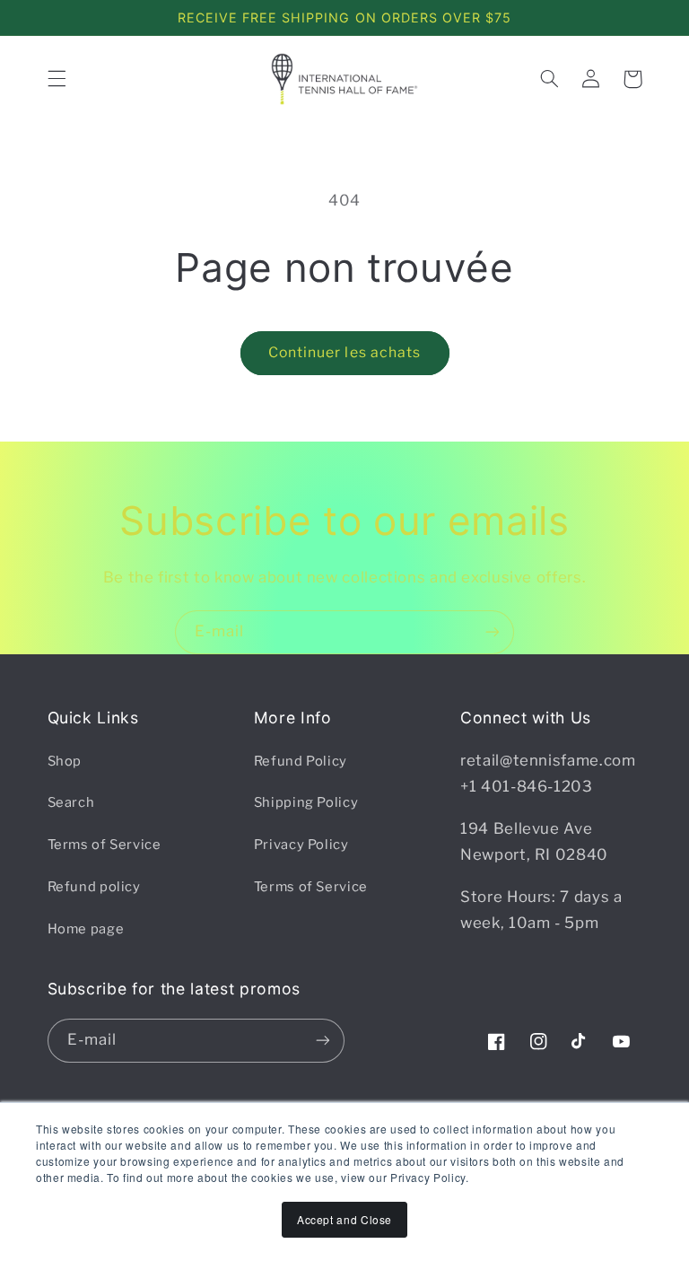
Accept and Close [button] (344, 1219)
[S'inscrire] (492, 632)
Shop (65, 761)
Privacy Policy (301, 844)
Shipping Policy (306, 802)
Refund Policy (300, 761)
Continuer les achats (344, 352)
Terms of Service (104, 844)
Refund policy (94, 887)
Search (71, 802)
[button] (56, 79)
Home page (86, 929)
